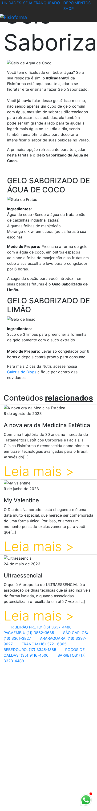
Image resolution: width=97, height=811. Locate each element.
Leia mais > (39, 471)
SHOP (68, 8)
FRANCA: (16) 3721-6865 (44, 644)
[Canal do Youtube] (19, 808)
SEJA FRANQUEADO (41, 2)
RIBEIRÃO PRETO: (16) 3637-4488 (41, 627)
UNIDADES (11, 2)
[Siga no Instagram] (12, 808)
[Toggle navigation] (38, 17)
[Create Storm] (48, 799)
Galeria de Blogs (21, 372)
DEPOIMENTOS (77, 2)
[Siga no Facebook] (4, 808)
